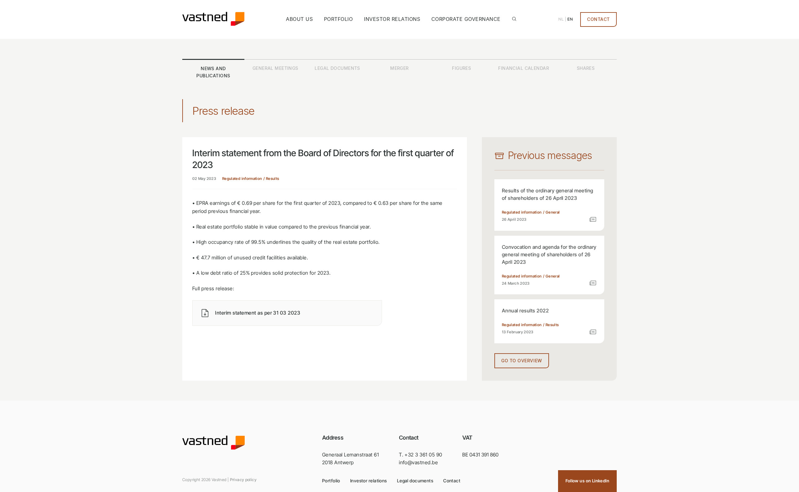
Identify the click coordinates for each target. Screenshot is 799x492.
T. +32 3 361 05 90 (420, 454)
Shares (586, 68)
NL (561, 19)
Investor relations (392, 19)
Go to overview (521, 360)
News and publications (213, 72)
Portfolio (338, 19)
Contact (598, 19)
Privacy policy (243, 479)
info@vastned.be (418, 462)
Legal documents (337, 68)
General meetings (275, 68)
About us (299, 19)
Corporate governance (466, 19)
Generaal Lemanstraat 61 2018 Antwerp (350, 458)
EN (570, 19)
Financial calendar (523, 68)
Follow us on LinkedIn (587, 480)
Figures (461, 68)
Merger (399, 68)
